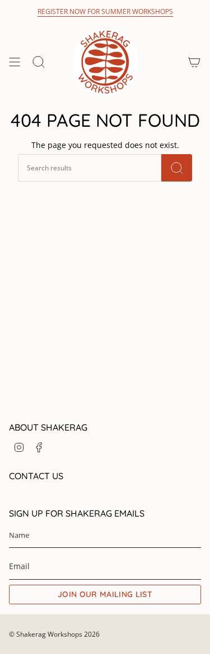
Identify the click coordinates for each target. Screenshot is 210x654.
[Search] (176, 168)
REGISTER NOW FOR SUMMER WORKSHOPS (105, 11)
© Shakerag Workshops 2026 (54, 634)
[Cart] (194, 62)
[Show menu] (14, 62)
